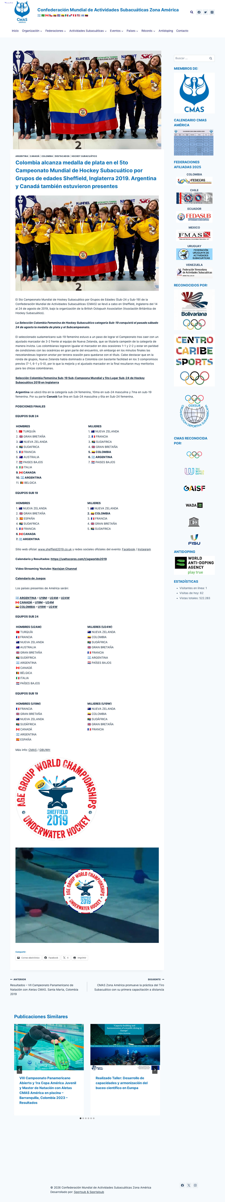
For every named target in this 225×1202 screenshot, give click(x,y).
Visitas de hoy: (190, 593)
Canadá (35, 156)
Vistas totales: (189, 598)
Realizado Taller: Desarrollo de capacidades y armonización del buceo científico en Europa (122, 1083)
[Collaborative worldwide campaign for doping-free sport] (194, 506)
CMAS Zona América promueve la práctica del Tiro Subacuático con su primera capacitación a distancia (129, 984)
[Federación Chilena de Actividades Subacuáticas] (194, 198)
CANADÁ (26, 602)
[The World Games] (194, 471)
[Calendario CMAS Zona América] (194, 142)
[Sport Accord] (194, 489)
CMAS (32, 750)
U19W (42, 606)
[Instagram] (212, 12)
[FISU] (194, 539)
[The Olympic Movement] (194, 455)
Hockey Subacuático (84, 156)
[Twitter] (205, 12)
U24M (54, 598)
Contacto (182, 30)
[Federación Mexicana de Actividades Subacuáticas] (194, 235)
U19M (43, 598)
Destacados (62, 156)
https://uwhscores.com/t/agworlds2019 (79, 559)
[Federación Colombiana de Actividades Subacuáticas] (194, 181)
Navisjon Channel (64, 568)
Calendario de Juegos (30, 578)
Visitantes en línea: (193, 588)
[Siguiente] (154, 1070)
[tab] (80, 1118)
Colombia (47, 156)
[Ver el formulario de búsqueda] (192, 12)
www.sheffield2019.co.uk (55, 549)
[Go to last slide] (19, 1070)
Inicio (15, 30)
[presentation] (49, 1047)
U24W (65, 598)
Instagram (144, 549)
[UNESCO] (194, 523)
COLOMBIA (27, 606)
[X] (189, 1185)
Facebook (128, 549)
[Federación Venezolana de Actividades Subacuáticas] (194, 273)
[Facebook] (199, 12)
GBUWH (44, 750)
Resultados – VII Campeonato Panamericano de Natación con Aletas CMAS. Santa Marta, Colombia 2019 (44, 987)
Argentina (21, 156)
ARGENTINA (28, 598)
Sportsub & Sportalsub (89, 1192)
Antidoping (166, 30)
